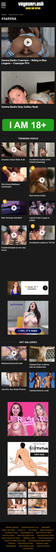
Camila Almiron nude (39, 390)
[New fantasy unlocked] (14, 208)
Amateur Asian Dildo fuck (13, 159)
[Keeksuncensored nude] (14, 353)
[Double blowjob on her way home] (14, 235)
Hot (5, 202)
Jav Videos (32, 530)
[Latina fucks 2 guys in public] (42, 208)
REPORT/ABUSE (12, 527)
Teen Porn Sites (8, 535)
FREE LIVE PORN (8, 530)
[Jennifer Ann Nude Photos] (14, 379)
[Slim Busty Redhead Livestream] (14, 174)
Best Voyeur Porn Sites (11, 538)
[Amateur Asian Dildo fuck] (14, 150)
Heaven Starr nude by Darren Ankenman (39, 365)
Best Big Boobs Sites (45, 535)
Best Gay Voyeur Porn (26, 535)
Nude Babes (11, 546)
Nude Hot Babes (43, 546)
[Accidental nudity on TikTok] (42, 233)
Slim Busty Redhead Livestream (10, 185)
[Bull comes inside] (42, 180)
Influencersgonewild (46, 538)
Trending (5, 168)
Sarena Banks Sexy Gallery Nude (19, 106)
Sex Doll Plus (28, 549)
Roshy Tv (21, 530)
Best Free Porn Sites (44, 533)
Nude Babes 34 (27, 533)
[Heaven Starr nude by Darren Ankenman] (42, 354)
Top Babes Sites (11, 533)
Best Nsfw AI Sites (25, 543)
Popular (33, 226)
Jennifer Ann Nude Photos (13, 389)
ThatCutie (11, 543)
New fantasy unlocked (11, 218)
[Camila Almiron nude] (42, 380)
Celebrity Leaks (29, 538)
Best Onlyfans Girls (26, 546)
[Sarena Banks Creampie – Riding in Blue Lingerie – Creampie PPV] (28, 42)
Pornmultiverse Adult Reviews (40, 541)
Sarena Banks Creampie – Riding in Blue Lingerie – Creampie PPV (24, 62)
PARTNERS (46, 527)
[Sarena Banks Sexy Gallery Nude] (28, 87)
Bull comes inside (37, 195)
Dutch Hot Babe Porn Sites (15, 541)
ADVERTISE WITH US (30, 527)
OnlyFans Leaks (42, 543)
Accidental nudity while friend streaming (39, 160)
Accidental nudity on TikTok (42, 242)
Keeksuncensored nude (12, 363)
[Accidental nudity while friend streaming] (42, 150)
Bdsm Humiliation (47, 530)
